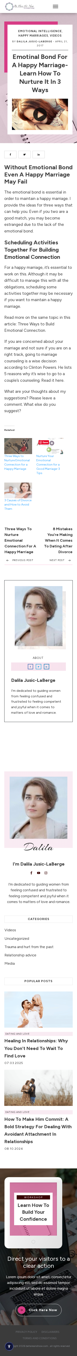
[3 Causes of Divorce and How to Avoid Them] (18, 490)
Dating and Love (17, 1034)
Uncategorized (16, 938)
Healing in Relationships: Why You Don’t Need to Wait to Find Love (36, 1048)
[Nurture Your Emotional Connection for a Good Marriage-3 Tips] (50, 446)
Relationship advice (20, 955)
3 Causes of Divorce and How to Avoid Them (17, 505)
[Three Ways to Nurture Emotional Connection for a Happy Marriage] (18, 446)
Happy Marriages (33, 35)
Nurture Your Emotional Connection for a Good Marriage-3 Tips (48, 464)
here (59, 380)
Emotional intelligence (40, 31)
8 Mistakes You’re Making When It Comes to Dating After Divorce (58, 540)
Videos (56, 35)
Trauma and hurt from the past (28, 947)
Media (9, 963)
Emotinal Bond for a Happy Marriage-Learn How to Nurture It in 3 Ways (40, 73)
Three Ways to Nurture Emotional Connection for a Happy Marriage (20, 540)
